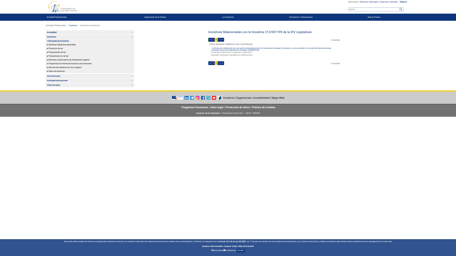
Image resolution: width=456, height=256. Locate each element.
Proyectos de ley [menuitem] (55, 48)
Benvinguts (374, 2)
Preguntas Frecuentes (195, 107)
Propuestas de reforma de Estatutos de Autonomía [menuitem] (70, 63)
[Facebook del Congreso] (203, 97)
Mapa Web (278, 97)
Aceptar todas (231, 246)
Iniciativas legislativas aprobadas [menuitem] (62, 44)
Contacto (228, 97)
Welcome (364, 2)
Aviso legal (217, 107)
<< (210, 40)
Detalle (241, 250)
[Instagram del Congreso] (197, 97)
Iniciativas (73, 25)
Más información (246, 246)
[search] (376, 9)
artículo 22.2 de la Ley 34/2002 (232, 241)
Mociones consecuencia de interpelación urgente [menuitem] (69, 60)
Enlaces (403, 2)
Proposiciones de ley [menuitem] (57, 52)
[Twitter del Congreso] (208, 97)
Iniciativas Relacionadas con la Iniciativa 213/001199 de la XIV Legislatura (260, 32)
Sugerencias (243, 97)
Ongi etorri (384, 2)
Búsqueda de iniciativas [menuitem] (58, 41)
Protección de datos (238, 107)
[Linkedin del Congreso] (187, 97)
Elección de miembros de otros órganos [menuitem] (65, 67)
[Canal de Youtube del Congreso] (214, 97)
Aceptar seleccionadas (212, 246)
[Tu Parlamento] (177, 97)
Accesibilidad (261, 97)
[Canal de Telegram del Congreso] (192, 97)
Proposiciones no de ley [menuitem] (58, 56)
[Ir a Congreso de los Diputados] (62, 7)
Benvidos (394, 2)
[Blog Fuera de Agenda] (219, 97)
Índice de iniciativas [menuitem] (56, 71)
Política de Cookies (263, 107)
